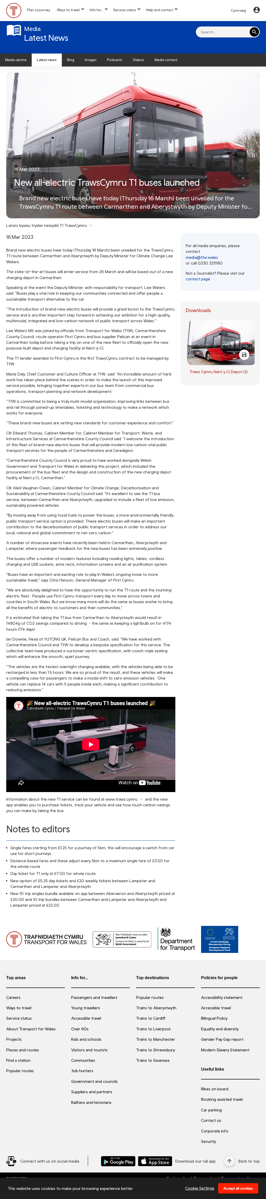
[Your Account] (257, 11)
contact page (198, 278)
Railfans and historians (91, 1102)
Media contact (166, 60)
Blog (70, 60)
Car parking (211, 1110)
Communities (83, 1060)
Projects (14, 1039)
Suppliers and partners (91, 1091)
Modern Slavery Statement (225, 1050)
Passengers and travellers (94, 997)
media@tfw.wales (202, 257)
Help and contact (159, 10)
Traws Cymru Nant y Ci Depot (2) (218, 371)
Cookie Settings (199, 1188)
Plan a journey (38, 10)
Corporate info (214, 1131)
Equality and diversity (219, 1028)
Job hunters (82, 1070)
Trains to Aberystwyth (156, 1007)
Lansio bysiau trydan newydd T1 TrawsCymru (46, 225)
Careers (13, 997)
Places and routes (22, 1050)
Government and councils (94, 1081)
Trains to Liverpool (153, 1028)
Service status (124, 10)
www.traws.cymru (121, 799)
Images (91, 60)
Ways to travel (68, 10)
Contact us (211, 1120)
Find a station (18, 1060)
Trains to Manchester (155, 1039)
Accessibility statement (221, 997)
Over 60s (80, 1028)
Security (208, 1141)
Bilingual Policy (214, 1018)
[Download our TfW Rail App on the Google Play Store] (118, 1161)
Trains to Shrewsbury (155, 1050)
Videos (138, 60)
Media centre (15, 60)
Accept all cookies (238, 1188)
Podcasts (114, 60)
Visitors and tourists (89, 1050)
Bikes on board (214, 1088)
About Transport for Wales (31, 1028)
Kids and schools (86, 1039)
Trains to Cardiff (150, 1018)
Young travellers (85, 1007)
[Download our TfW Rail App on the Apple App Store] (155, 1161)
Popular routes (20, 1070)
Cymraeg (238, 10)
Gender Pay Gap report (222, 1039)
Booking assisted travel (222, 1099)
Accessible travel (86, 1018)
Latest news (47, 60)
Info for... (96, 10)
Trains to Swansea (152, 1060)
